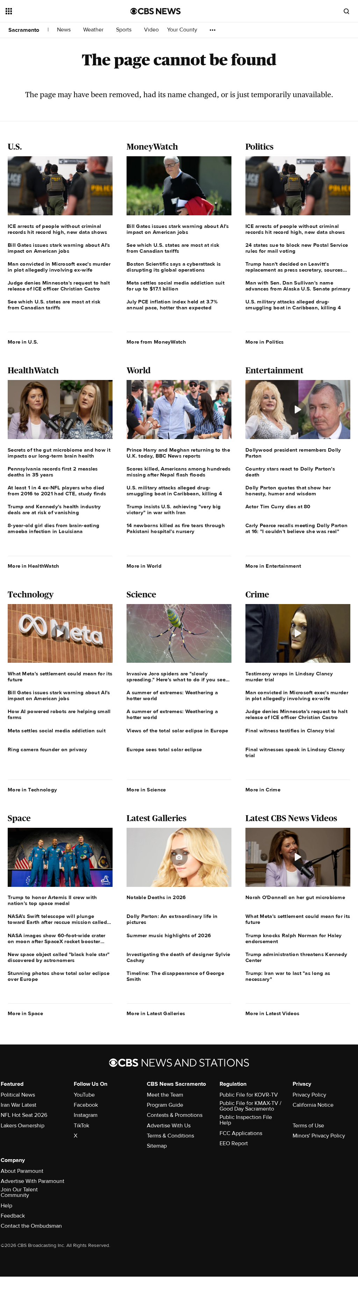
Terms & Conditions (170, 1136)
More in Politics (264, 342)
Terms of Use (308, 1125)
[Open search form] (346, 11)
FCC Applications (241, 1133)
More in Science (146, 790)
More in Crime (262, 790)
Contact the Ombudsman (31, 1226)
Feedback (13, 1216)
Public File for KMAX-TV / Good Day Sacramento (250, 1106)
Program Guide (165, 1105)
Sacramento (23, 30)
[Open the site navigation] (56, 11)
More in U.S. (23, 342)
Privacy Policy (309, 1095)
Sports (124, 30)
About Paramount (22, 1171)
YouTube (84, 1095)
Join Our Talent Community (19, 1192)
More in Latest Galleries (156, 1013)
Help (6, 1205)
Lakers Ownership (22, 1125)
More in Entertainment (273, 566)
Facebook (86, 1105)
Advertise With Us (169, 1125)
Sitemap (157, 1146)
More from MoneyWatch (156, 342)
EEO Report (234, 1143)
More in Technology (32, 790)
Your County (183, 30)
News (64, 30)
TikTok (81, 1125)
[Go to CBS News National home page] (155, 11)
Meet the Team (165, 1095)
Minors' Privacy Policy (319, 1136)
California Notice (313, 1105)
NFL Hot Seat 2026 (24, 1115)
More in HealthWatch (33, 566)
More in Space (25, 1013)
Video (151, 30)
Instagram (86, 1115)
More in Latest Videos (272, 1013)
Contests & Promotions (174, 1115)
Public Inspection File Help (246, 1120)
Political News (18, 1095)
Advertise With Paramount (32, 1181)
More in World (144, 566)
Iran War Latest (18, 1105)
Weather (94, 30)
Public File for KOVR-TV (249, 1095)
